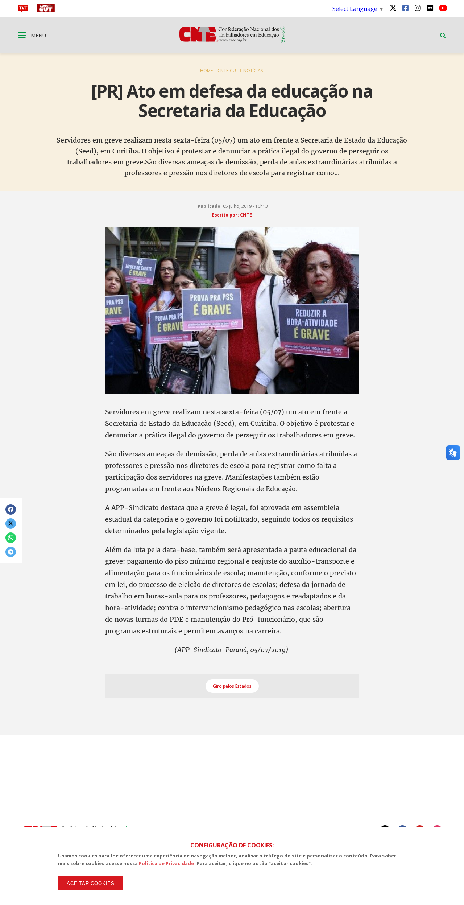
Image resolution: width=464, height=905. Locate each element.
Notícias (253, 70)
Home (206, 70)
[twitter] (393, 7)
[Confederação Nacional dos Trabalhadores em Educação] (232, 41)
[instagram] (417, 7)
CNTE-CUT (228, 70)
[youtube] (442, 7)
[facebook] (405, 7)
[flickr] (430, 7)
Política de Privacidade (166, 863)
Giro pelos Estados (232, 686)
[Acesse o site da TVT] (23, 10)
